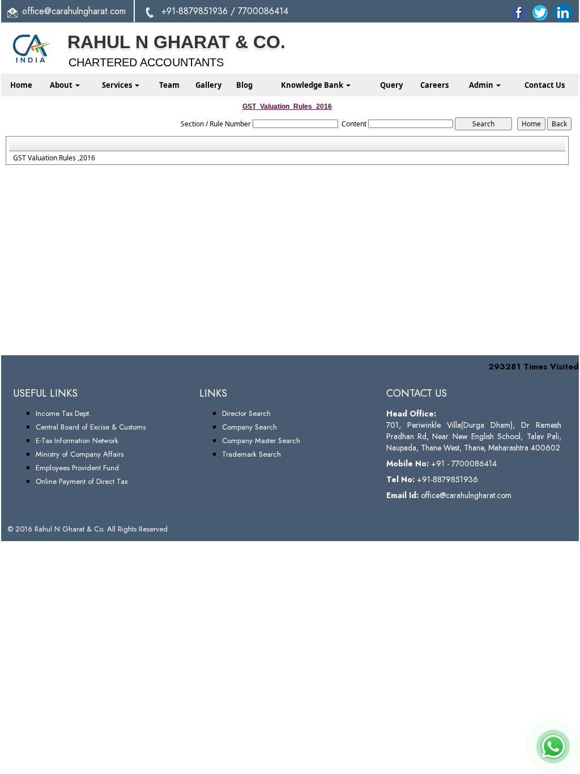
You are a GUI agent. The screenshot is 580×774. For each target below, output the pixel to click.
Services (118, 85)
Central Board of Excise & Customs (91, 427)
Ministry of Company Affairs (79, 454)
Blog (244, 85)
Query (391, 85)
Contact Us (544, 85)
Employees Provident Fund (77, 467)
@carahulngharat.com (85, 11)
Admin (482, 85)
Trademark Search (251, 454)
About (62, 85)
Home (21, 85)
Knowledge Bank (313, 85)
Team (169, 85)
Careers (434, 85)
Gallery (208, 85)
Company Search (249, 427)
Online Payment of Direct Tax (81, 481)
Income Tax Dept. (63, 413)
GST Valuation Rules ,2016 (54, 158)
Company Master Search (261, 440)
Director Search (246, 413)
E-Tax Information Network (77, 440)
